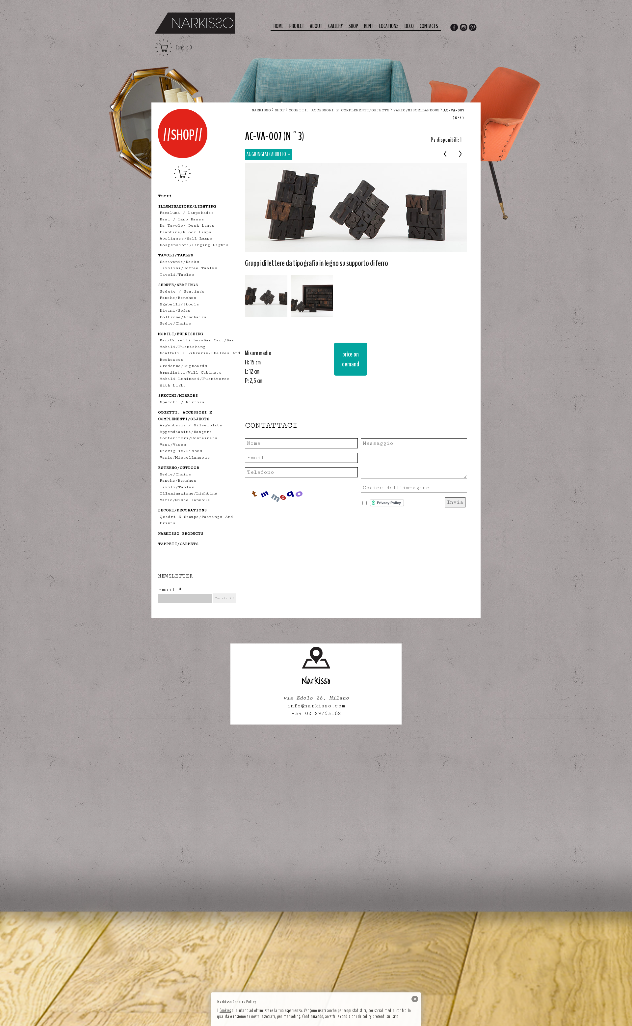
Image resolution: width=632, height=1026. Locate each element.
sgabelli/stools (179, 304)
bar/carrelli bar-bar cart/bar (197, 340)
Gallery (335, 26)
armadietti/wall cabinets (191, 372)
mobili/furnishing (182, 346)
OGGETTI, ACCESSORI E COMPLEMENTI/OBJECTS (339, 110)
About (316, 26)
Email (170, 589)
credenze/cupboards (183, 365)
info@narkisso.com (316, 706)
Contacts (429, 26)
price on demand (350, 359)
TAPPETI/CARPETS (178, 543)
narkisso (261, 110)
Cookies (225, 1010)
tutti (165, 195)
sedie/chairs (175, 323)
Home (278, 26)
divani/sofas (175, 310)
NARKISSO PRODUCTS (180, 533)
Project (296, 26)
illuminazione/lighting (188, 493)
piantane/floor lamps (186, 232)
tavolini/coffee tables (188, 268)
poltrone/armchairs (183, 317)
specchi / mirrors (182, 402)
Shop (353, 26)
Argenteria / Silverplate (191, 425)
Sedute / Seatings (182, 291)
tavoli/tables (177, 274)
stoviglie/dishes (181, 450)
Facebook (454, 28)
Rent (368, 26)
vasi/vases (173, 444)
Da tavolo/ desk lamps (187, 225)
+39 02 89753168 (316, 713)
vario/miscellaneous (185, 457)
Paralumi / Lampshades (187, 212)
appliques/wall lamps (186, 238)
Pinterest (473, 28)
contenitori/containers (189, 438)
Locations (389, 26)
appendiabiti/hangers (186, 431)
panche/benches (178, 297)
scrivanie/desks (179, 261)
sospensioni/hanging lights (194, 244)
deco (409, 26)
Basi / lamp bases (182, 219)
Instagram (463, 28)
